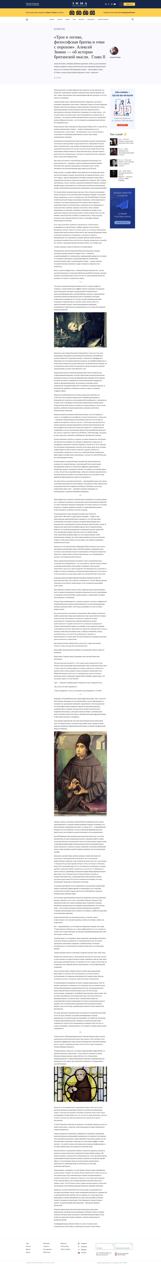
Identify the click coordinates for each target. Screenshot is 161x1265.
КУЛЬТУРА (59, 29)
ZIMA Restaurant (103, 19)
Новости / (121, 149)
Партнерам (46, 1243)
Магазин (81, 19)
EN (121, 4)
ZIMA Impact (91, 19)
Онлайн (51, 19)
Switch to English (65, 1249)
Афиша (67, 19)
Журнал (59, 19)
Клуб (74, 19)
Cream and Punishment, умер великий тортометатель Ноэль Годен (126, 141)
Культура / (121, 160)
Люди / (120, 139)
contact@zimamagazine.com (104, 1252)
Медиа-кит (64, 1243)
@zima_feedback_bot (103, 1254)
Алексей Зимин (115, 57)
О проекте (46, 1246)
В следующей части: (61, 1224)
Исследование (47, 1249)
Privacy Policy (65, 1246)
